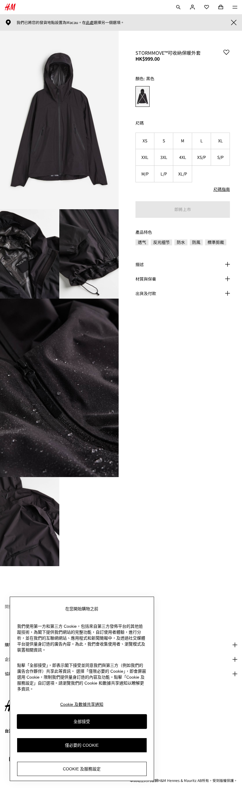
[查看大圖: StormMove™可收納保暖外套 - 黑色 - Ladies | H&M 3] (89, 254)
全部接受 (81, 721)
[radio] (142, 96)
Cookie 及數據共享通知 (81, 704)
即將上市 (182, 209)
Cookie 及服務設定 (82, 769)
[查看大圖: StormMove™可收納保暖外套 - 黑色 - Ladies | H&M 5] (29, 521)
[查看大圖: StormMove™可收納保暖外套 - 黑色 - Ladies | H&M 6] (89, 521)
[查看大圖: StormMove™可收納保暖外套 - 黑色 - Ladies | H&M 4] (59, 388)
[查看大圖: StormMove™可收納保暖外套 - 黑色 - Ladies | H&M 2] (29, 254)
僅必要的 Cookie (82, 745)
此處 (90, 22)
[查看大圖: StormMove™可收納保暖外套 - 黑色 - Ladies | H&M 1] (59, 120)
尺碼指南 (221, 189)
